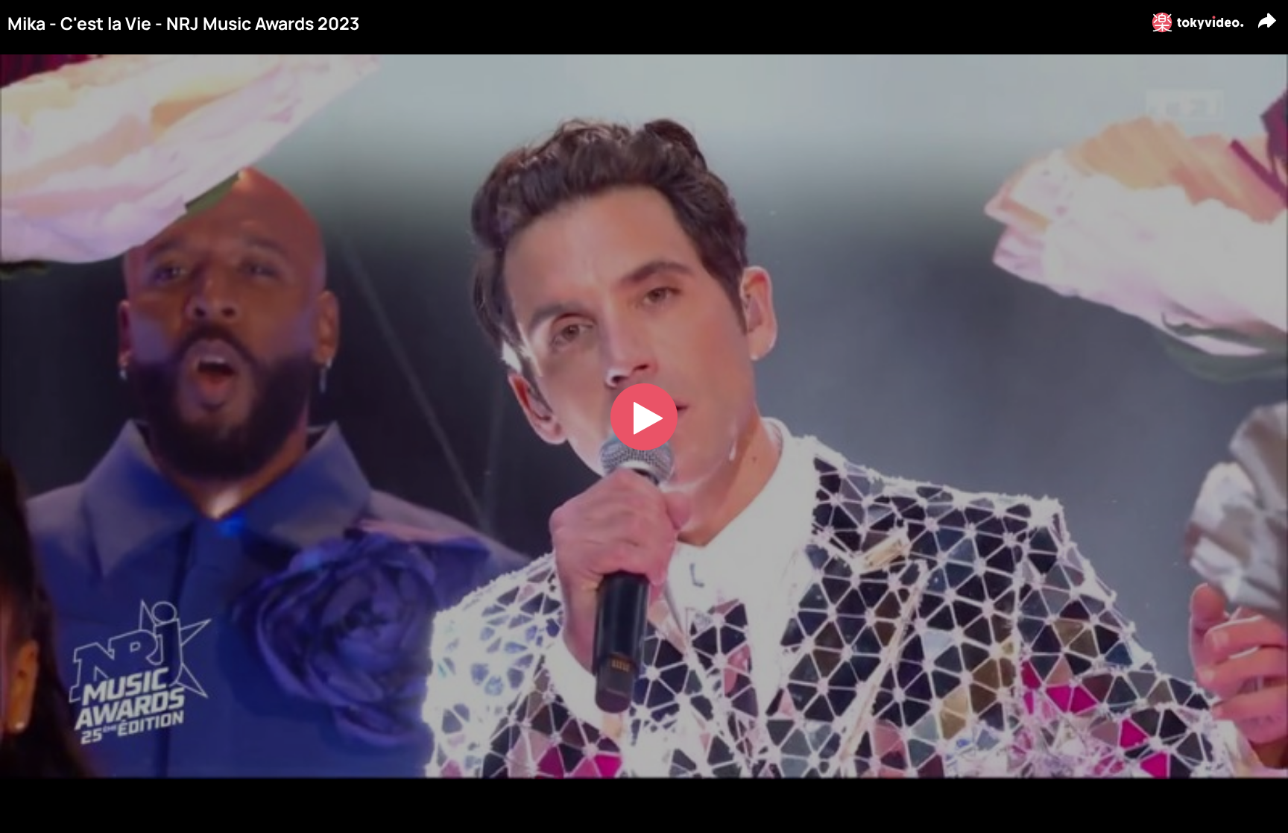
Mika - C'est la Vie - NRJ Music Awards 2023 (183, 23)
